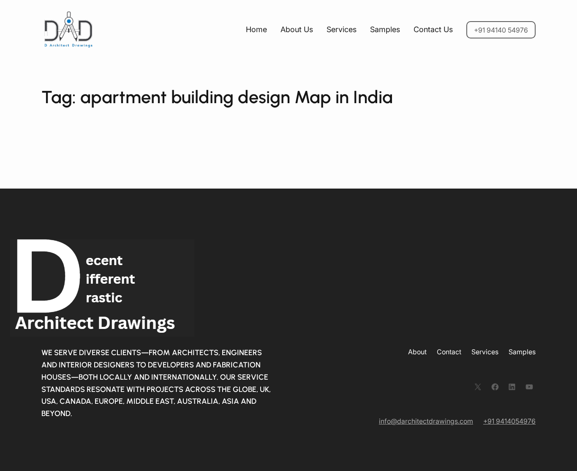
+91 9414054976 (509, 421)
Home (256, 29)
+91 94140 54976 (501, 30)
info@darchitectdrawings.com (426, 421)
